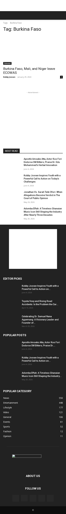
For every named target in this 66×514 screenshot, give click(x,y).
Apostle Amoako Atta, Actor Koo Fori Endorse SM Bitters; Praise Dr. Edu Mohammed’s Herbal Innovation (43, 162)
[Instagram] (24, 498)
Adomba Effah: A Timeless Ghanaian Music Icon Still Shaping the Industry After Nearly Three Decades (43, 211)
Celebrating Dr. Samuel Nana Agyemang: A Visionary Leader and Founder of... (40, 319)
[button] (5, 15)
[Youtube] (50, 498)
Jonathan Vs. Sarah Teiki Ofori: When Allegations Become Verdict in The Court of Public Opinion (43, 195)
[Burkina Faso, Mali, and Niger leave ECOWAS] (33, 50)
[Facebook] (15, 498)
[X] (33, 498)
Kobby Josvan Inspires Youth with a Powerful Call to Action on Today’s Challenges (42, 178)
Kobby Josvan (9, 77)
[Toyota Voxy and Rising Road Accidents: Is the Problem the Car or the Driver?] (11, 305)
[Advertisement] (33, 6)
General (7, 63)
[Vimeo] (41, 498)
